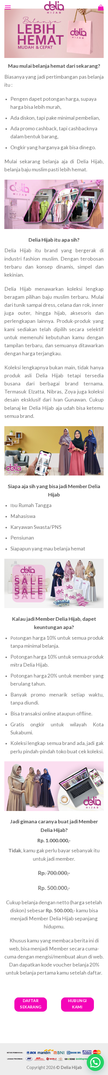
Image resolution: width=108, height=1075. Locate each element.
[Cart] (101, 7)
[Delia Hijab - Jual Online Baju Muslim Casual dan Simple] (54, 7)
